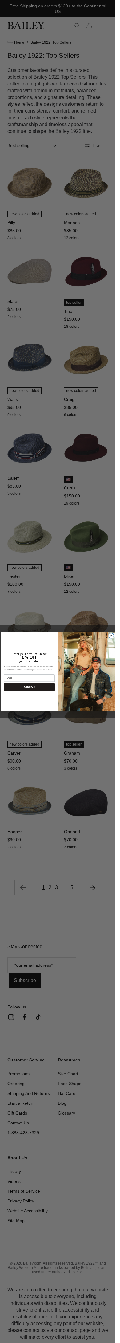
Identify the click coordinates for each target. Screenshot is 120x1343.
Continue (29, 687)
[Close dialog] (111, 635)
